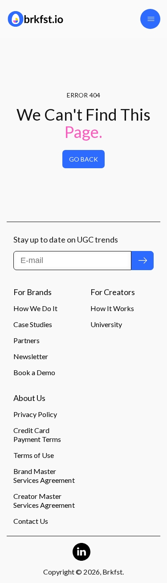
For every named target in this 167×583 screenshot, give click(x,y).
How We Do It (35, 308)
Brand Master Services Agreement (44, 475)
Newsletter (30, 356)
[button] (150, 19)
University (106, 324)
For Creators (112, 292)
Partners (26, 340)
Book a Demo (34, 372)
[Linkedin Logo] (81, 552)
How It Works (112, 308)
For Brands (32, 292)
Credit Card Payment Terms (37, 434)
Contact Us (30, 521)
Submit (142, 260)
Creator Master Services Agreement (44, 500)
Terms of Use (33, 455)
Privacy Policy (35, 414)
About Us (29, 398)
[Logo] (42, 19)
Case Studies (32, 324)
